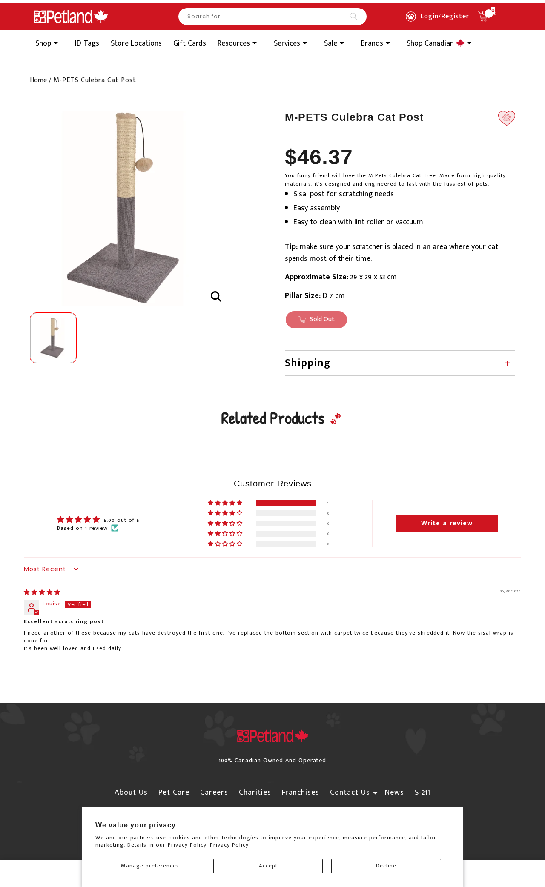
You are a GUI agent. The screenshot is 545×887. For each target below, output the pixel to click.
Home (38, 80)
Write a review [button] (447, 523)
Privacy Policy (229, 845)
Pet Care (173, 792)
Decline (386, 865)
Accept (268, 865)
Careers (214, 792)
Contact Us (350, 792)
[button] (226, 503)
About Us (131, 792)
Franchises (300, 792)
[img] (42, 592)
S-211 (422, 792)
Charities (255, 792)
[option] (127, 208)
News (394, 792)
